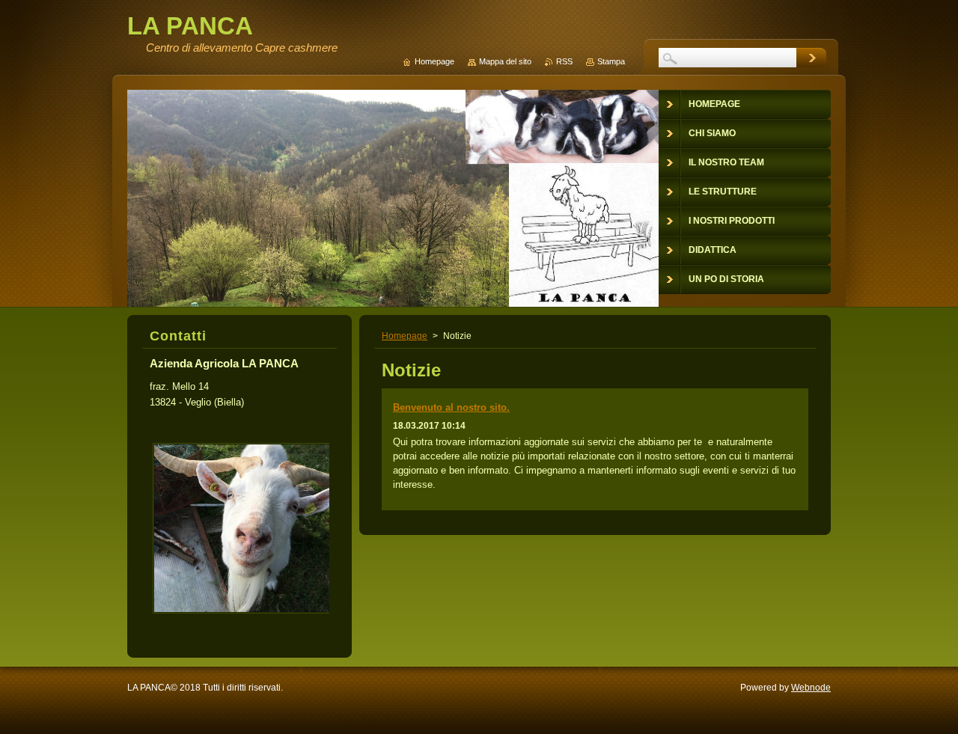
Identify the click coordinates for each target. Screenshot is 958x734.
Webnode (811, 687)
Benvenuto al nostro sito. (451, 407)
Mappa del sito (505, 61)
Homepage (404, 335)
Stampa (611, 61)
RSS (564, 61)
